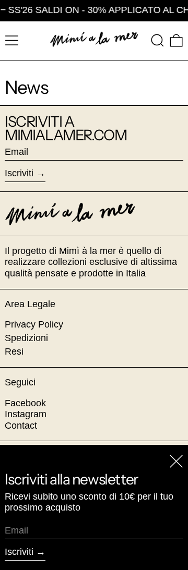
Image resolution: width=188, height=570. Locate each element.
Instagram (25, 414)
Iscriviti (19, 173)
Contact (21, 425)
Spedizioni (26, 338)
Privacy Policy (34, 324)
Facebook (25, 403)
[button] (157, 40)
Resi (14, 351)
